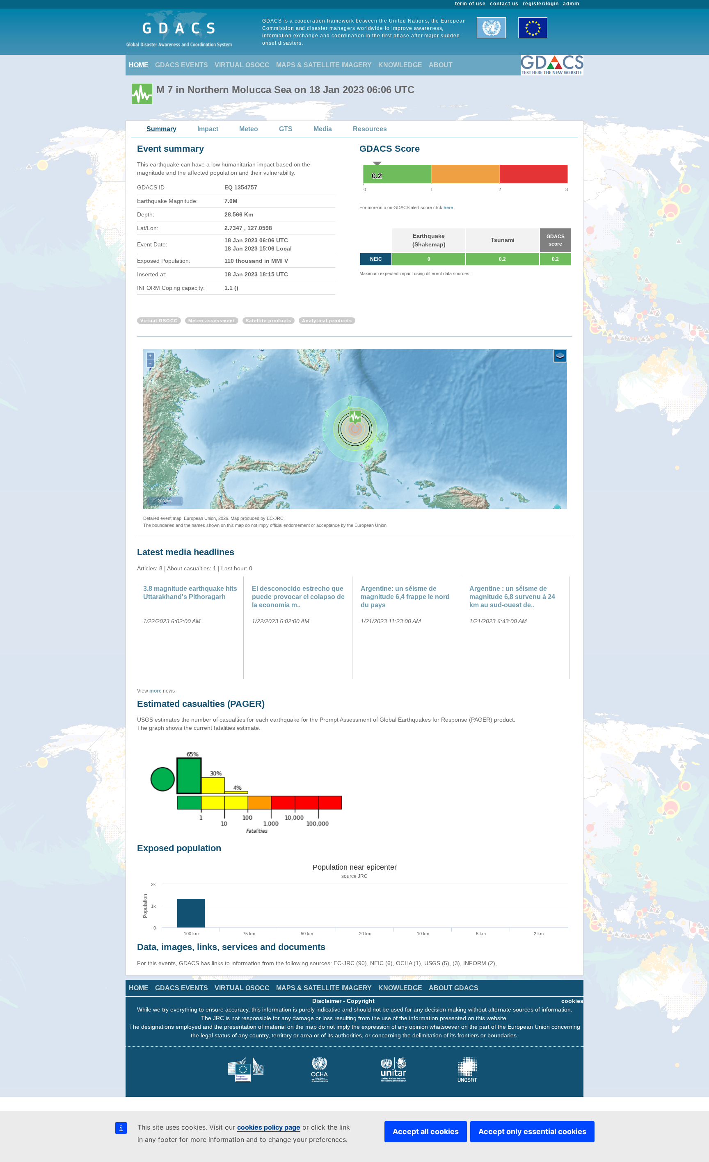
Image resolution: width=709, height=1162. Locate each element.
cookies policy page (268, 1127)
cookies (572, 1001)
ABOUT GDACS (453, 987)
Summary (161, 128)
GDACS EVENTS (181, 65)
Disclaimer (326, 1001)
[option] (191, 627)
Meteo (248, 128)
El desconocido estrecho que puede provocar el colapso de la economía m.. (298, 596)
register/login (541, 4)
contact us (504, 4)
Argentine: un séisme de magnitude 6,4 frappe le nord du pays (405, 596)
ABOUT (441, 65)
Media (322, 128)
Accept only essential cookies (532, 1131)
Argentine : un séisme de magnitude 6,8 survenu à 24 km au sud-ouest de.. (512, 596)
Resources (370, 128)
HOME (139, 65)
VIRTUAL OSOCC (242, 65)
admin (571, 4)
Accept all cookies (426, 1131)
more (155, 691)
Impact (207, 128)
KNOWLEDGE (400, 65)
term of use (470, 4)
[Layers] (560, 356)
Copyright (361, 1001)
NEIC (376, 259)
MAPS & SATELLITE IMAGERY (324, 65)
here (448, 207)
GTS (286, 128)
